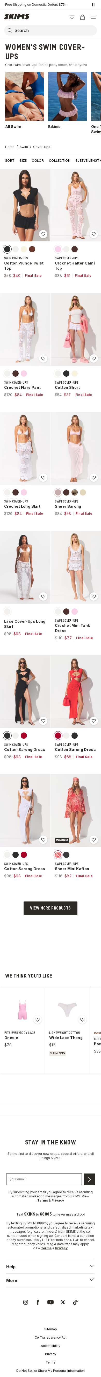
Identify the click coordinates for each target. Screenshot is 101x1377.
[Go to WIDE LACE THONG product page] (67, 1010)
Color (38, 160)
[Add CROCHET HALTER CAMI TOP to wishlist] (94, 234)
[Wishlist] (72, 17)
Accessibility (50, 1346)
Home (10, 147)
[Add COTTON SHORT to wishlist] (94, 358)
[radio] (7, 249)
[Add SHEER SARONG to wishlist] (94, 477)
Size (23, 160)
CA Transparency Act (51, 1337)
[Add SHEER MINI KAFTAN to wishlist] (94, 840)
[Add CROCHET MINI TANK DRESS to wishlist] (94, 596)
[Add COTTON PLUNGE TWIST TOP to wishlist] (43, 234)
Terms (50, 1362)
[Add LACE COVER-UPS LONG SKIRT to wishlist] (43, 596)
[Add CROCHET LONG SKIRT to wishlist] (43, 477)
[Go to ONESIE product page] (22, 1010)
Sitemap (50, 1329)
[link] (25, 1302)
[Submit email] (89, 1179)
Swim (24, 147)
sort (10, 160)
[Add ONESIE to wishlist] (37, 1019)
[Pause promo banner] (93, 4)
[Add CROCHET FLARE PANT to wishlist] (43, 358)
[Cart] (82, 17)
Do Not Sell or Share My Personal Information (50, 1371)
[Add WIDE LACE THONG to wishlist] (82, 1019)
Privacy (50, 1354)
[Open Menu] (93, 17)
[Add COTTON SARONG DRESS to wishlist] (43, 721)
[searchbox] (55, 30)
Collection (59, 160)
